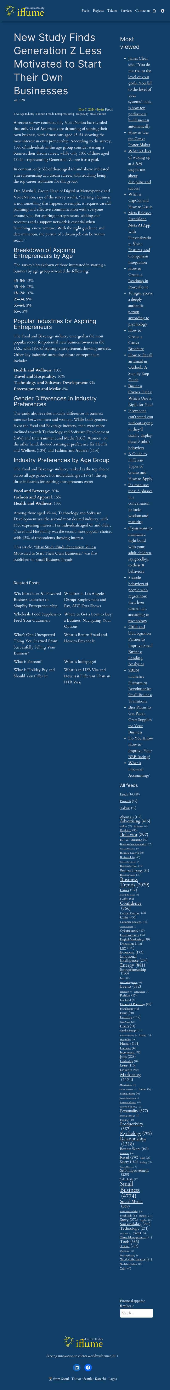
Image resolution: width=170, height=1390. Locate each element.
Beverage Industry (24, 114)
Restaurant (127, 1154)
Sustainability (135, 1224)
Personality (134, 1111)
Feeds (109, 109)
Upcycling (127, 1251)
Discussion (131, 944)
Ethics (125, 978)
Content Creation (133, 913)
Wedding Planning (129, 1256)
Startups (145, 1216)
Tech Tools (125, 1234)
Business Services (131, 866)
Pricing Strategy (129, 1116)
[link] (154, 11)
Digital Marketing (135, 939)
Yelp (125, 1268)
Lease (128, 1065)
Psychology (136, 1133)
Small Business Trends (54, 559)
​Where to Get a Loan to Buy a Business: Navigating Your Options (88, 620)
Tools (129, 1242)
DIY (127, 948)
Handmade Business (128, 1035)
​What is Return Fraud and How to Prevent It (85, 638)
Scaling (146, 1162)
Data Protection (132, 935)
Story (129, 1220)
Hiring (145, 1035)
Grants (127, 1026)
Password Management (130, 1098)
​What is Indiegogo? (80, 661)
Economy (131, 953)
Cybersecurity (132, 930)
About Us (131, 817)
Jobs (128, 1057)
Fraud (127, 1013)
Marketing (130, 1077)
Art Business (141, 826)
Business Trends (45, 114)
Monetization (128, 1085)
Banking (129, 830)
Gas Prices (127, 1022)
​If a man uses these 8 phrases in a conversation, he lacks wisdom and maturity (140, 503)
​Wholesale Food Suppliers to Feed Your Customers (37, 617)
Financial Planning (135, 1004)
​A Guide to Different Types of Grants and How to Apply (140, 466)
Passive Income (130, 1093)
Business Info (130, 857)
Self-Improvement (134, 1173)
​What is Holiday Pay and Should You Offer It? (34, 673)
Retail (129, 1157)
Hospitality (82, 114)
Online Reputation (128, 1090)
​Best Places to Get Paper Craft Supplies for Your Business (140, 720)
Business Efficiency (130, 849)
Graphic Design (131, 1030)
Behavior (134, 834)
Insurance (128, 1048)
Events (130, 986)
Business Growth (132, 853)
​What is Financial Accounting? (139, 769)
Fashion (128, 995)
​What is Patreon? (28, 661)
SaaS (145, 1158)
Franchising (129, 1008)
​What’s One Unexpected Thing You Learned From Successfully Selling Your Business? (35, 644)
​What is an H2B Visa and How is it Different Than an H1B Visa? (87, 676)
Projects (125, 801)
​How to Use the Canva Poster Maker (139, 139)
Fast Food (128, 1000)
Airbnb (126, 826)
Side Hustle (129, 1179)
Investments (130, 1052)
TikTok (140, 1233)
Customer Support (128, 926)
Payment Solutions (130, 1102)
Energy (132, 965)
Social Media (131, 1204)
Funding (130, 1017)
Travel (129, 1246)
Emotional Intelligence (134, 959)
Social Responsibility (131, 1211)
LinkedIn (129, 1070)
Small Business (98, 114)
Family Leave (141, 991)
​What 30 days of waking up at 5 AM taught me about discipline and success (139, 169)
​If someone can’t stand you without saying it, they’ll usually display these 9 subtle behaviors (140, 429)
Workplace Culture (131, 1264)
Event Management (131, 983)
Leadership (129, 1061)
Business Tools (130, 875)
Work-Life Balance (136, 1259)
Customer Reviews (133, 922)
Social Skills (128, 1215)
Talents (125, 808)
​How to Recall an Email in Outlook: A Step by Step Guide (140, 367)
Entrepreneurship (65, 114)
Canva (128, 890)
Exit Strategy (126, 992)
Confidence (131, 906)
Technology (134, 1228)
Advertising (135, 821)
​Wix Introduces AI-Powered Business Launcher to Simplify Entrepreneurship (37, 600)
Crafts (128, 917)
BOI (124, 840)
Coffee (127, 899)
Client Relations (129, 895)
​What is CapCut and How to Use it (140, 200)
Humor (130, 1044)
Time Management (136, 1237)
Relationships (133, 1141)
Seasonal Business (128, 1167)
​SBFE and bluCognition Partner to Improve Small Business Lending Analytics (140, 645)
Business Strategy (134, 870)
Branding (139, 839)
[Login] (162, 11)
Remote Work (134, 1149)
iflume (30, 13)
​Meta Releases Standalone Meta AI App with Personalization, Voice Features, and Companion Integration (139, 237)
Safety (129, 1162)
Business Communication (136, 844)
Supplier (146, 1220)
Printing (127, 1120)
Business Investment (129, 862)
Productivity (131, 1126)
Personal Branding (130, 1107)
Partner (145, 1089)
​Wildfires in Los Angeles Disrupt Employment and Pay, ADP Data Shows (85, 600)
